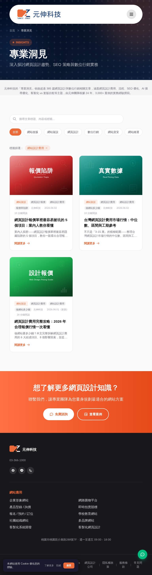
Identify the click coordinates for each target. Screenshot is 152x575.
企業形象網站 (19, 500)
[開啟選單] (131, 14)
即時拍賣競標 (87, 507)
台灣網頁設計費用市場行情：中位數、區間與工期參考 (111, 222)
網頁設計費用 (108, 202)
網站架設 (52, 132)
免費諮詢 (61, 414)
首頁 (12, 30)
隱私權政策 (107, 564)
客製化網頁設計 (89, 527)
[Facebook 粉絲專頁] (13, 470)
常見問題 (138, 564)
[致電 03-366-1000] (30, 470)
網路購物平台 (87, 500)
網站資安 (113, 132)
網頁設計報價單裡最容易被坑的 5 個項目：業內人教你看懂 (40, 222)
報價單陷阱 (22, 208)
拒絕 (58, 565)
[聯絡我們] (142, 554)
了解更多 (49, 565)
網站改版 (32, 132)
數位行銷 (93, 132)
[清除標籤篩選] (46, 148)
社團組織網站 (19, 520)
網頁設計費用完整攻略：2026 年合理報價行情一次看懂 (40, 324)
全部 (15, 132)
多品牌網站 (86, 520)
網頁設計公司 (90, 564)
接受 (68, 565)
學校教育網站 (87, 513)
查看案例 (95, 414)
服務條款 (123, 564)
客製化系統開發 (21, 527)
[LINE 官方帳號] (21, 470)
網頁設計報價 (38, 202)
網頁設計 (73, 132)
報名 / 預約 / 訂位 (21, 513)
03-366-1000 (18, 460)
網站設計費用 (57, 202)
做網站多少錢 (93, 208)
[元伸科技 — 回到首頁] (39, 14)
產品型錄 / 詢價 (20, 507)
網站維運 (133, 132)
